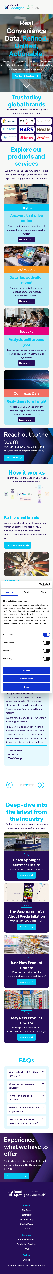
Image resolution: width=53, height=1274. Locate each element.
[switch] (46, 643)
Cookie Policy (26, 1224)
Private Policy (26, 1219)
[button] (48, 6)
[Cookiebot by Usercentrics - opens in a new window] (39, 584)
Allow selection (26, 679)
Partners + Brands (26, 1239)
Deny (26, 687)
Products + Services (26, 1244)
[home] (21, 7)
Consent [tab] (9, 592)
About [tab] (43, 592)
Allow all (26, 670)
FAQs (26, 1249)
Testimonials (26, 1215)
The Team (26, 1210)
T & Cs (26, 1228)
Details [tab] (26, 592)
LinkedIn (26, 1260)
